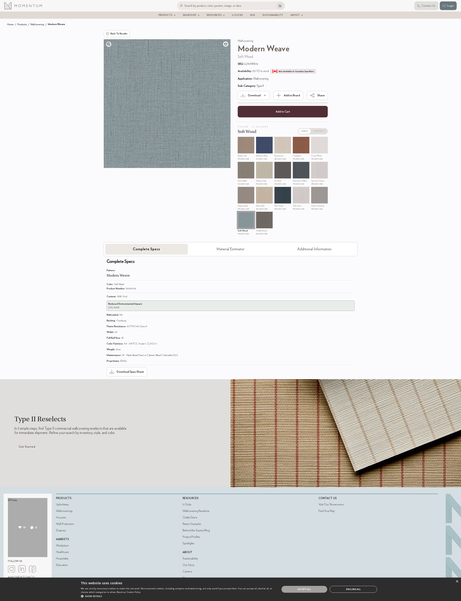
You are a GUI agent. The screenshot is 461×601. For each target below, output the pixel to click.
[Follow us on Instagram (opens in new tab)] (11, 569)
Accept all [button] (304, 589)
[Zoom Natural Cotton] (314, 165)
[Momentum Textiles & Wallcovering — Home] (26, 5)
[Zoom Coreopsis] (296, 140)
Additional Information (314, 249)
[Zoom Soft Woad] (241, 215)
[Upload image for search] (280, 5)
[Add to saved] (225, 44)
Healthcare (62, 552)
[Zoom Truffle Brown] (259, 215)
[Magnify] (109, 44)
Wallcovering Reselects (196, 511)
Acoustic (61, 517)
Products (22, 24)
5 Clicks (187, 504)
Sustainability (190, 558)
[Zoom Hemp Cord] (259, 165)
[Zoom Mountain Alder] (296, 165)
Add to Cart (283, 111)
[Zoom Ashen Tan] (241, 140)
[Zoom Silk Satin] (296, 190)
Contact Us (328, 498)
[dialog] (230, 589)
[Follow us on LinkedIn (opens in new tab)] (22, 569)
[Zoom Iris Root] (278, 165)
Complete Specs (146, 249)
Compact (319, 131)
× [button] (457, 581)
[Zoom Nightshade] (241, 190)
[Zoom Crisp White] (314, 140)
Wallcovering (37, 24)
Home (10, 24)
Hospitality (62, 558)
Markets (62, 539)
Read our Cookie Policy (129, 592)
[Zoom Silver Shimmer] (314, 190)
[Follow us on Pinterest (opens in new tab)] (32, 569)
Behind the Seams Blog (196, 530)
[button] (177, 596)
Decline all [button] (353, 589)
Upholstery (62, 504)
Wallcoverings (64, 511)
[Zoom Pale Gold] (259, 190)
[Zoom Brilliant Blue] (259, 140)
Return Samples (192, 523)
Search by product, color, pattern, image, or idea (213, 5)
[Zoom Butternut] (278, 140)
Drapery (61, 530)
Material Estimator (231, 249)
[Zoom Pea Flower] (278, 190)
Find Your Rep (327, 511)
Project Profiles (191, 536)
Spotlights (188, 543)
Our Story (188, 565)
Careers (187, 571)
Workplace (62, 545)
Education (62, 565)
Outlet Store (190, 517)
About (188, 552)
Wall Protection (65, 523)
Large (304, 131)
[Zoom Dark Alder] (241, 165)
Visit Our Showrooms (331, 504)
